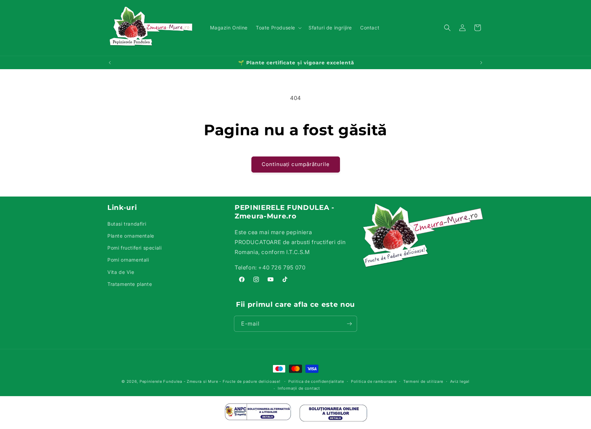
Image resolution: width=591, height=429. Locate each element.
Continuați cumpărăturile (296, 164)
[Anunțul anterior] (109, 62)
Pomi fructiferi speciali (134, 248)
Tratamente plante (129, 284)
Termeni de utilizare (423, 381)
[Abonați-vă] (349, 324)
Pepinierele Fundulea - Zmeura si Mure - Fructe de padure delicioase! (210, 381)
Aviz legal (460, 381)
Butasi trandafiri (126, 224)
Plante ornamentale (130, 236)
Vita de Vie (120, 272)
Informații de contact (299, 388)
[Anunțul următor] (481, 62)
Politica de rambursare (373, 381)
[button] (278, 28)
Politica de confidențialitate (316, 381)
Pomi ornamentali (128, 260)
